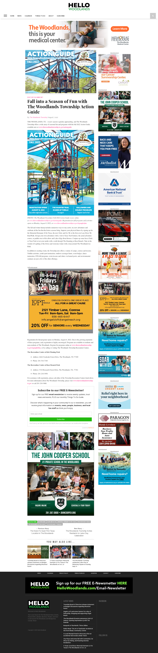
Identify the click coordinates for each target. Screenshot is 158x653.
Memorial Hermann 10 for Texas (67, 522)
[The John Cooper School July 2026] (60, 515)
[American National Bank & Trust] (114, 205)
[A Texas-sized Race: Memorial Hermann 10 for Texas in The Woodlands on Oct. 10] (60, 558)
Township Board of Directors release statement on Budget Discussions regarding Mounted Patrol (37, 563)
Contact (105, 573)
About (51, 16)
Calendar (28, 16)
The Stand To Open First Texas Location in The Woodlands (42, 532)
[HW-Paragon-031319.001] (114, 445)
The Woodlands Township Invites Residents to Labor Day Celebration (79, 533)
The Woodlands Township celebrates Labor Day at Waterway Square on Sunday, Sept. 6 (81, 563)
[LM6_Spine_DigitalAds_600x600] (114, 168)
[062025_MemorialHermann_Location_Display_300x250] (114, 408)
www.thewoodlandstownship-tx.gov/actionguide (55, 127)
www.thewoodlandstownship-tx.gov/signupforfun (70, 223)
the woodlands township (54, 524)
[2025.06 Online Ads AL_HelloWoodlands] (60, 333)
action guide (41, 522)
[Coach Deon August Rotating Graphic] (114, 278)
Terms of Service (79, 573)
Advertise (94, 573)
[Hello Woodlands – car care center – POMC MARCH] (114, 242)
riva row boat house (84, 522)
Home (12, 16)
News (19, 16)
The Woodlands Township (38, 117)
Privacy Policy (63, 573)
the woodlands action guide (36, 524)
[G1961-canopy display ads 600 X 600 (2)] (114, 86)
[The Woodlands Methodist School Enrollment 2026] (114, 377)
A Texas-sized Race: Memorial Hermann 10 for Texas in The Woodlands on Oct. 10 (59, 562)
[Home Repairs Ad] (114, 350)
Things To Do (40, 16)
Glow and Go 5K (51, 522)
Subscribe (60, 16)
